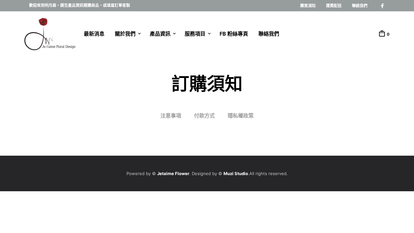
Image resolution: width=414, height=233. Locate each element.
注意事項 (170, 115)
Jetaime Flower (173, 173)
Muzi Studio (235, 173)
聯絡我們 (359, 5)
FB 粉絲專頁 (234, 33)
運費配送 (334, 5)
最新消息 (94, 33)
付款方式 (204, 115)
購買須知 (308, 5)
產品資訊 (160, 33)
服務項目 (195, 33)
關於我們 (125, 33)
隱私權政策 (241, 115)
